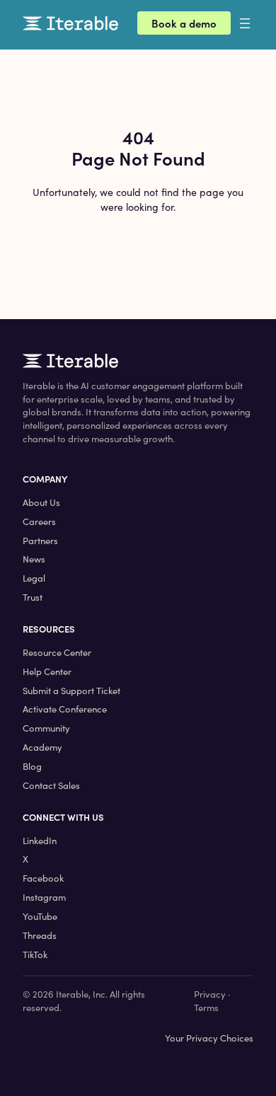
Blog (32, 766)
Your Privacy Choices (209, 1038)
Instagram (44, 897)
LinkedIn (40, 840)
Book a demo (184, 23)
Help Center (47, 671)
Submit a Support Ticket (71, 690)
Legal (34, 578)
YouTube (40, 916)
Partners (40, 540)
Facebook (43, 878)
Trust (32, 597)
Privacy (210, 994)
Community (46, 728)
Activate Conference (65, 709)
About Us (41, 502)
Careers (39, 521)
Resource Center (57, 652)
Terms (206, 1007)
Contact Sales (51, 785)
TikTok (35, 954)
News (34, 559)
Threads (40, 935)
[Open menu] (256, 23)
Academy (42, 747)
